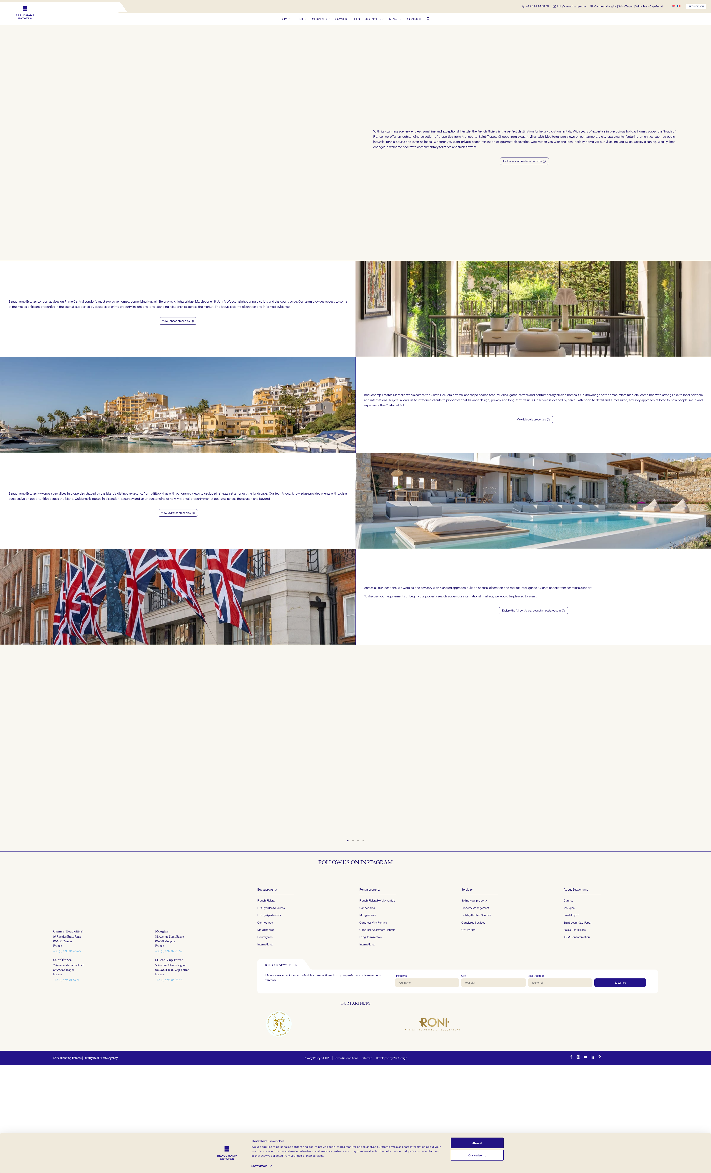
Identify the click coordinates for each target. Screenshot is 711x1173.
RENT (299, 19)
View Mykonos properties (178, 512)
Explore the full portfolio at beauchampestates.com (533, 610)
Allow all (477, 1143)
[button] (428, 18)
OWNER (341, 19)
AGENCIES (372, 19)
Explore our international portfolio (524, 161)
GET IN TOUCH (696, 6)
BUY (284, 19)
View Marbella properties (533, 419)
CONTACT (414, 19)
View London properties (178, 320)
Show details (259, 1165)
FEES (356, 19)
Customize (475, 1155)
